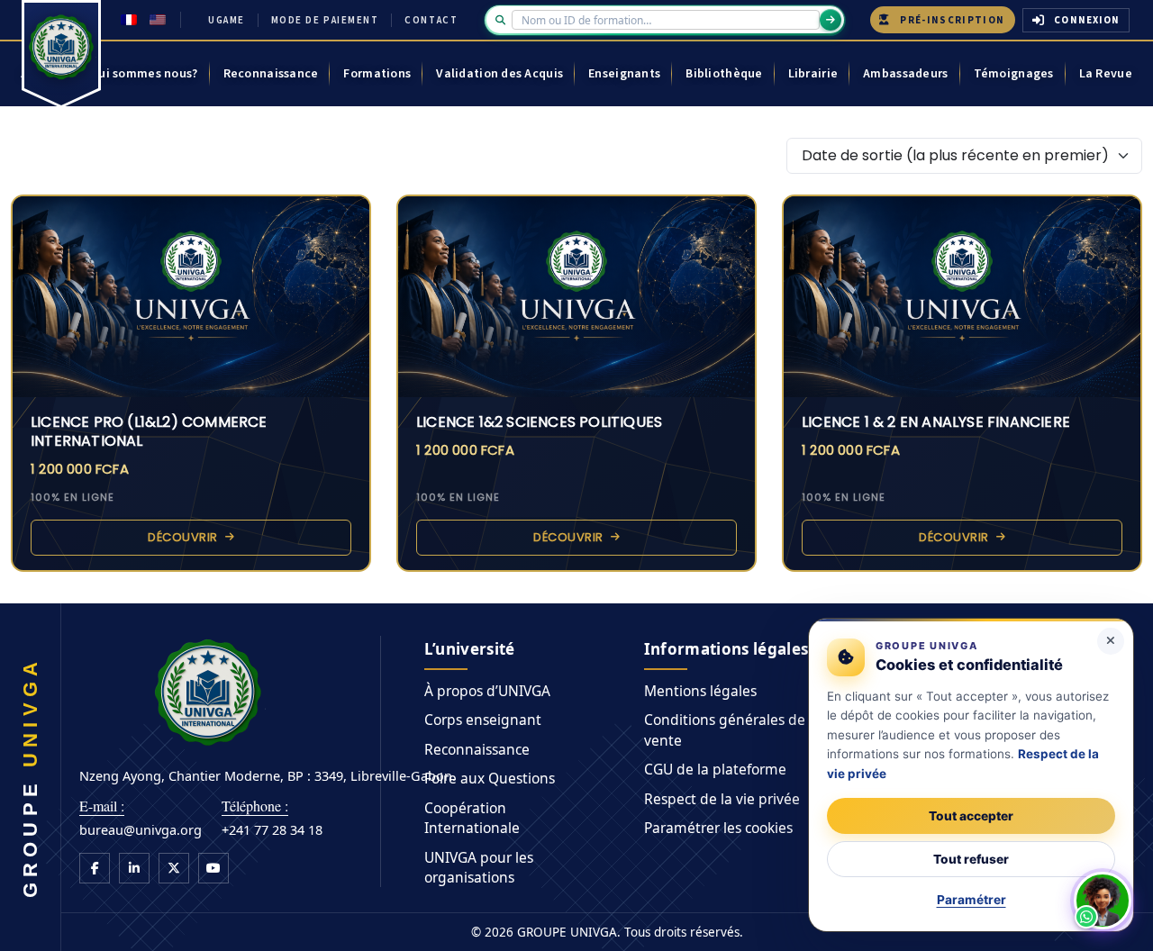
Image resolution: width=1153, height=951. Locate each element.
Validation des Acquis (499, 74)
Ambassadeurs (905, 74)
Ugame (226, 20)
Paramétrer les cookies (718, 828)
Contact (431, 20)
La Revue (1105, 74)
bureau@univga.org (140, 829)
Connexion (1087, 20)
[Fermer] (1110, 641)
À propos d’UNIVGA (487, 691)
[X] (174, 868)
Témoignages (1014, 74)
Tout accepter (971, 816)
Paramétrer (971, 899)
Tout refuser (971, 859)
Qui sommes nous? (143, 74)
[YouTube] (213, 868)
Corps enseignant (482, 719)
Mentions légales (700, 691)
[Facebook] (94, 868)
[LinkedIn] (134, 868)
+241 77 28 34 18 (272, 829)
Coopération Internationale (472, 818)
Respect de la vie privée (722, 799)
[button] (1102, 900)
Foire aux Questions (489, 778)
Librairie (813, 74)
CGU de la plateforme (715, 769)
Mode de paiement (325, 20)
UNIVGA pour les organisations (478, 867)
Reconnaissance (271, 74)
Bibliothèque (723, 74)
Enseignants (624, 74)
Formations (377, 74)
